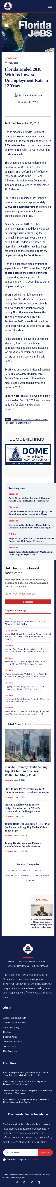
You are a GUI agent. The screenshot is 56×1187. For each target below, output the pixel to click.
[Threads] (39, 1183)
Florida (8, 618)
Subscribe (45, 1152)
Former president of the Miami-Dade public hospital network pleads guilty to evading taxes (41, 923)
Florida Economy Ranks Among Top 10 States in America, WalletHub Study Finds (26, 771)
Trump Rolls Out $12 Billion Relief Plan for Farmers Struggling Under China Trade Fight (27, 827)
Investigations (11, 630)
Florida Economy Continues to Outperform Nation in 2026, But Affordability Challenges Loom (23, 808)
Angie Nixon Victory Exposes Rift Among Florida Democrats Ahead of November (30, 499)
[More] (46, 111)
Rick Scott (11, 423)
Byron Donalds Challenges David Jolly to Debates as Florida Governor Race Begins (30, 526)
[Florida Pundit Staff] (16, 95)
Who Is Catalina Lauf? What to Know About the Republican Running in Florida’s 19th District (26, 675)
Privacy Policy (31, 1159)
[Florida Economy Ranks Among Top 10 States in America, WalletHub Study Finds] (28, 745)
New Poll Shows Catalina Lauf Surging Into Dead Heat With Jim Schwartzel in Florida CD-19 (27, 712)
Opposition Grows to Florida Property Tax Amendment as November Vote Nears (30, 512)
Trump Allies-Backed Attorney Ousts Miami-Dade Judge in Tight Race (31, 553)
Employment (18, 419)
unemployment (24, 423)
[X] (17, 111)
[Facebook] (10, 111)
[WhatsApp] (31, 111)
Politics (12, 534)
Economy (11, 58)
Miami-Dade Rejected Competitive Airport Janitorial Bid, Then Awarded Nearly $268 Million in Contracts (28, 636)
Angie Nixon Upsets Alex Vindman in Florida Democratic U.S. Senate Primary (31, 539)
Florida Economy (33, 419)
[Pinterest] (24, 111)
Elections (13, 494)
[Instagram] (24, 1183)
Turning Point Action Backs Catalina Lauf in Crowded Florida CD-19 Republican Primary (24, 650)
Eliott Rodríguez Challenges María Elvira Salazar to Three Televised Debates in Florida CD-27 (26, 1073)
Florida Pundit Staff (32, 95)
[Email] (38, 111)
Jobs (45, 419)
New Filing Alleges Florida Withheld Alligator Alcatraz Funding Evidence (25, 622)
